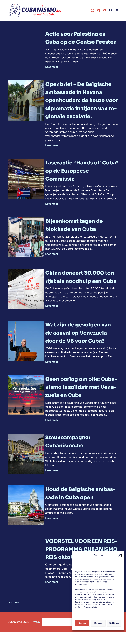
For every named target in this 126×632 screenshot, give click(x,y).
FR (110, 10)
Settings (114, 623)
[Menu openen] (116, 10)
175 (17, 602)
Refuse (98, 623)
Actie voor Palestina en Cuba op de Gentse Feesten (81, 38)
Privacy (35, 622)
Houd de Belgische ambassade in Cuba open (80, 493)
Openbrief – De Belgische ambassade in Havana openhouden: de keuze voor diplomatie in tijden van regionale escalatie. (81, 100)
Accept (82, 623)
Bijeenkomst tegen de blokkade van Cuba (74, 225)
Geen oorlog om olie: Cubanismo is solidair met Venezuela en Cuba (81, 387)
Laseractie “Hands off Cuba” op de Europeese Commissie (81, 171)
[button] (119, 555)
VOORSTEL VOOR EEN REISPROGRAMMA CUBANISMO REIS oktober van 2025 (81, 549)
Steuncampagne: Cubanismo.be (67, 441)
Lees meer (51, 67)
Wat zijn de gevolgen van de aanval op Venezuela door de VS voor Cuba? (78, 333)
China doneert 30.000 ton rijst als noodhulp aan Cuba (80, 277)
